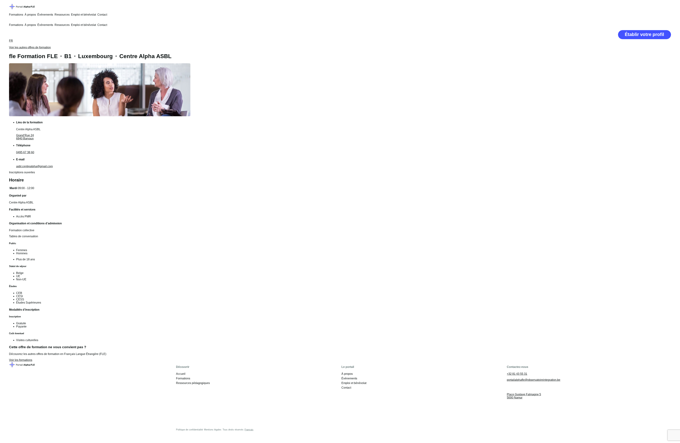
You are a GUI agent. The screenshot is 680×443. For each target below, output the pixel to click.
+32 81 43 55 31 (517, 373)
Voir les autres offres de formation (30, 47)
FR (11, 40)
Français (249, 429)
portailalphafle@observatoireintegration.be (533, 379)
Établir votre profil (644, 34)
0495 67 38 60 (25, 152)
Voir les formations (20, 359)
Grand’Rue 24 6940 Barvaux (25, 137)
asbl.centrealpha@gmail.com (34, 166)
